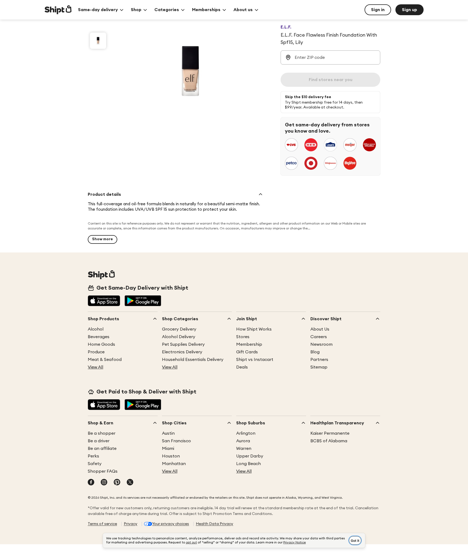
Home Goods (101, 344)
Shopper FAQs (103, 471)
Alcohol (95, 329)
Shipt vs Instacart (254, 359)
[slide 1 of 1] (98, 41)
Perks (93, 456)
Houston (171, 456)
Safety (95, 464)
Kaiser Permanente (329, 433)
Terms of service (102, 524)
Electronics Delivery (182, 352)
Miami (168, 448)
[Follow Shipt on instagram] (104, 482)
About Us (319, 329)
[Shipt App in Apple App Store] (104, 301)
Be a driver (98, 441)
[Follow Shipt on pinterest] (117, 482)
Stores (242, 337)
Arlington (245, 433)
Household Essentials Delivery (192, 359)
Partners (319, 359)
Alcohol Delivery (178, 337)
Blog (315, 352)
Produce (96, 352)
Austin (168, 433)
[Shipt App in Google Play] (143, 301)
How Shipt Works (254, 329)
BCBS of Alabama (328, 441)
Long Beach (248, 464)
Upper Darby (249, 456)
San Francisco (176, 441)
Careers (318, 337)
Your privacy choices (170, 524)
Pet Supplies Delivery (183, 344)
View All (95, 367)
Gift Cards (247, 352)
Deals (242, 367)
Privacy (130, 524)
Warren (243, 448)
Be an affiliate (102, 448)
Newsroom (321, 344)
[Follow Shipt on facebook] (91, 482)
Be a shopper (101, 433)
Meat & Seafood (105, 359)
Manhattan (174, 464)
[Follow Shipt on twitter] (130, 482)
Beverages (98, 337)
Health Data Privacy (214, 524)
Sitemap (318, 367)
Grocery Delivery (179, 329)
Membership (249, 344)
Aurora (243, 441)
